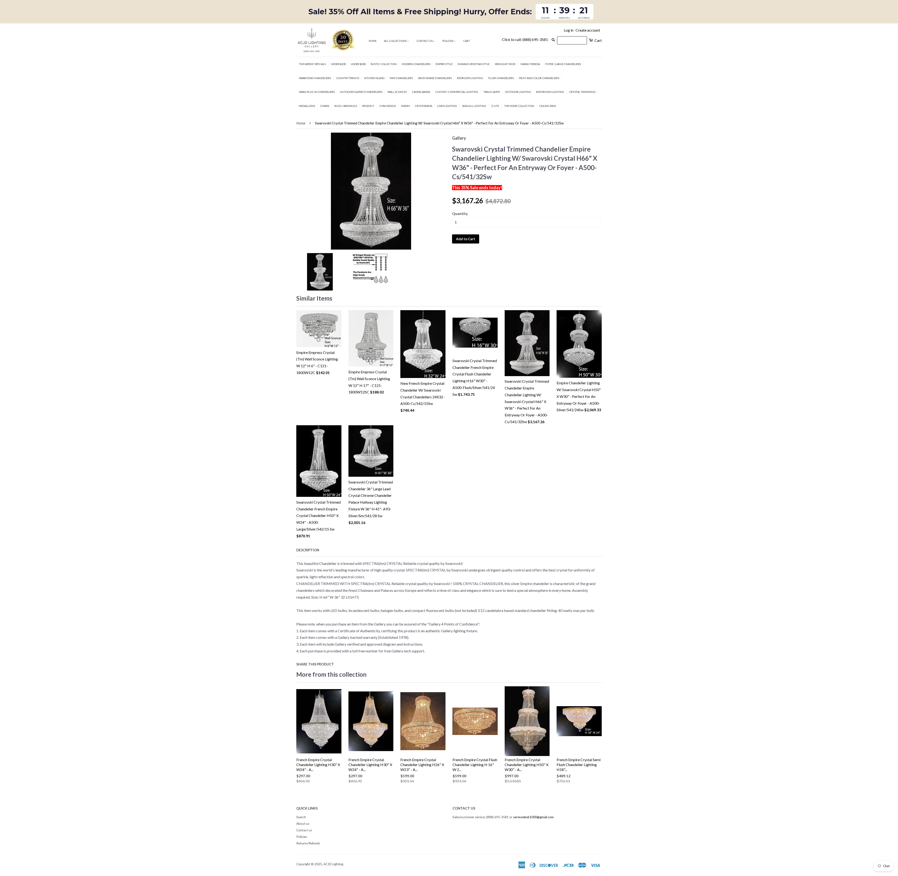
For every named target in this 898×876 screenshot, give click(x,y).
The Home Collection (519, 105)
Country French (347, 78)
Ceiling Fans (547, 105)
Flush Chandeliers (501, 78)
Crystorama (423, 105)
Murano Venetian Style (474, 63)
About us (302, 823)
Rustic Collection (384, 63)
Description (307, 550)
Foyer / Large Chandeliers (563, 63)
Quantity (460, 213)
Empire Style (444, 63)
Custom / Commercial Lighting (456, 91)
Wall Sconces (397, 91)
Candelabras (421, 91)
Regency (368, 105)
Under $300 (358, 63)
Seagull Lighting (474, 105)
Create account (588, 30)
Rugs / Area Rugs (345, 105)
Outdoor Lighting (518, 91)
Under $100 (338, 63)
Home (373, 40)
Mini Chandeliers (401, 78)
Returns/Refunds (308, 843)
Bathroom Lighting (550, 91)
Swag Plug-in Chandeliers (317, 91)
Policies (448, 40)
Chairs (324, 105)
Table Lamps (491, 91)
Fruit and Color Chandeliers (539, 78)
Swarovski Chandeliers (315, 78)
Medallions (307, 105)
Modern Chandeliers (416, 63)
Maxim (405, 105)
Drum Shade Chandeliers (435, 78)
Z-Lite (495, 105)
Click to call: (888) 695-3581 (525, 39)
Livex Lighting (447, 105)
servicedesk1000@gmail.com (533, 817)
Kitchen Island (374, 78)
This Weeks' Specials (312, 63)
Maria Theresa (530, 63)
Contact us (424, 40)
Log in (568, 30)
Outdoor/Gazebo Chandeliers (361, 91)
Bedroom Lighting (470, 78)
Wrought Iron (505, 63)
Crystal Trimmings (582, 91)
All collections (395, 40)
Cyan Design (387, 105)
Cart (466, 40)
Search (301, 817)
